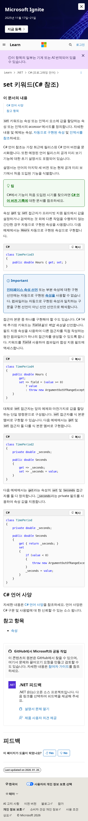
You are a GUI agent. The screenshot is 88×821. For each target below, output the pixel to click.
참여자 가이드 (59, 666)
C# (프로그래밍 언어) (41, 72)
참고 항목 (13, 111)
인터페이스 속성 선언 (22, 289)
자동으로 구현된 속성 (49, 132)
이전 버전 (30, 803)
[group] (44, 382)
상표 (6, 815)
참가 (61, 803)
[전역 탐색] (4, 44)
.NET (20, 72)
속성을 (50, 295)
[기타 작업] (81, 72)
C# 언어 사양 (15, 105)
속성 (14, 630)
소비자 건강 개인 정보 (44, 809)
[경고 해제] (81, 6)
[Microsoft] (44, 44)
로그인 (80, 44)
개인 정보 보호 (12, 809)
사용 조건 (72, 809)
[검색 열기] (70, 44)
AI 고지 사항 (11, 803)
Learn (8, 72)
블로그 (45, 803)
